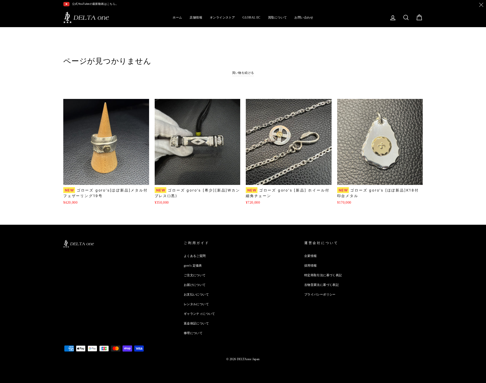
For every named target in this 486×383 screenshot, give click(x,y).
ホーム (177, 17)
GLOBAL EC (251, 17)
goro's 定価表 (193, 265)
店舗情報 (196, 17)
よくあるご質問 (195, 256)
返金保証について (196, 323)
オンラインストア (222, 17)
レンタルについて (196, 304)
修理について (193, 333)
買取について (277, 17)
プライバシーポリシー (320, 294)
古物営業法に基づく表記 (321, 285)
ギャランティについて (199, 314)
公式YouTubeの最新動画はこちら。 (95, 3)
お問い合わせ (303, 17)
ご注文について (195, 275)
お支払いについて (196, 294)
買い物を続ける (243, 73)
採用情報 (310, 265)
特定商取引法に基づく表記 (323, 275)
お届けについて (195, 285)
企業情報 (310, 256)
